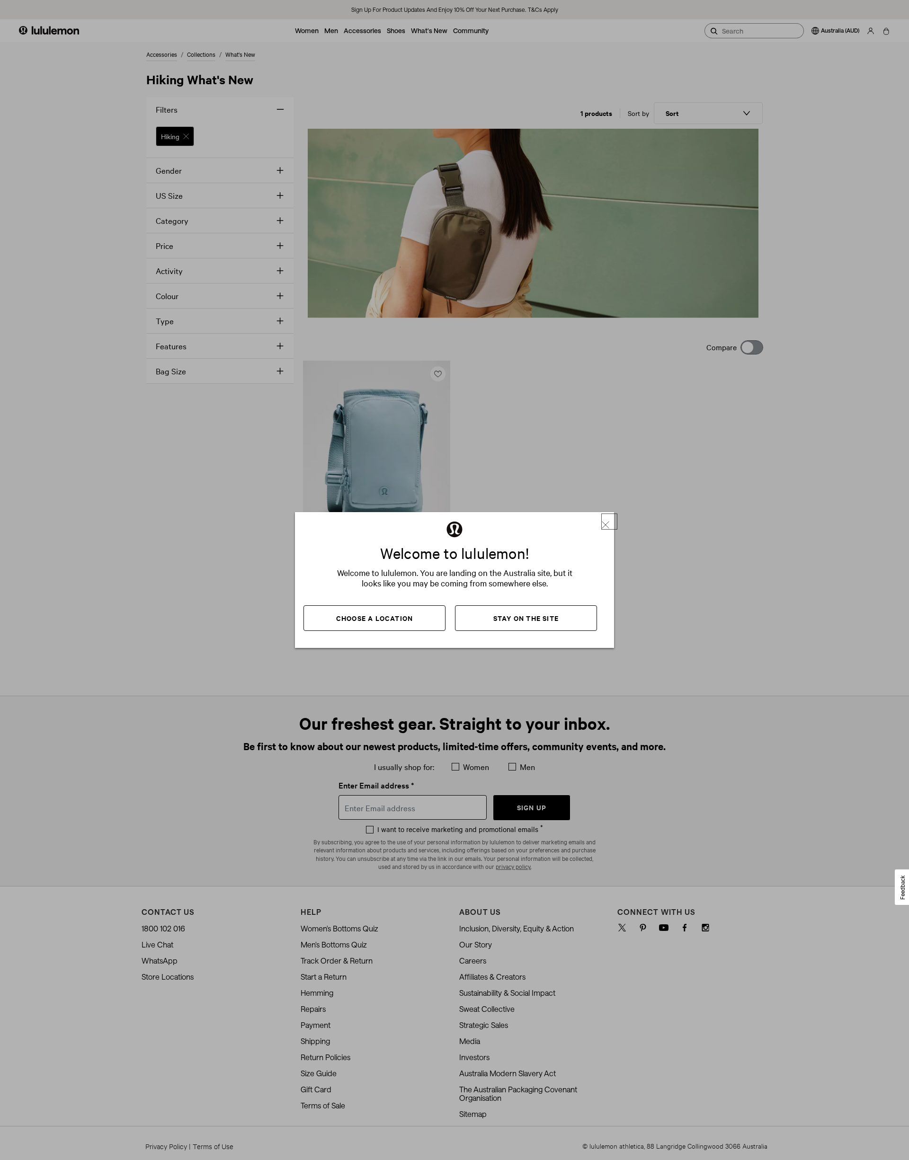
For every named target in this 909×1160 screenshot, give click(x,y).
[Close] (609, 521)
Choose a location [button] (374, 618)
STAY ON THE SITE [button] (526, 618)
